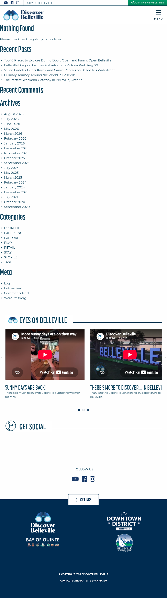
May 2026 (11, 129)
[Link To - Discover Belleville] (43, 522)
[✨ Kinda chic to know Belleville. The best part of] (115, 448)
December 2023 (16, 192)
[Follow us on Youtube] (6, 2)
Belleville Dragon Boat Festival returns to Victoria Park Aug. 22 (51, 65)
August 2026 (13, 114)
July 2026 (11, 119)
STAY (8, 252)
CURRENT (12, 228)
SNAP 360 (101, 580)
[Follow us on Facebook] (12, 2)
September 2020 (17, 207)
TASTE (9, 262)
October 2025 (14, 158)
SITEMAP (79, 580)
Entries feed (13, 288)
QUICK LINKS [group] (83, 500)
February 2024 (15, 182)
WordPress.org (15, 298)
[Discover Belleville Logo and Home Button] (23, 15)
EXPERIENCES (15, 233)
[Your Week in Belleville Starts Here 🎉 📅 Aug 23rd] (20, 448)
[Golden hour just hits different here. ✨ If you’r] (83, 448)
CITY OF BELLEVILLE (40, 2)
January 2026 (14, 143)
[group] (83, 365)
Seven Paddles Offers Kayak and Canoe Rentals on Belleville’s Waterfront (59, 70)
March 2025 (13, 177)
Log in (8, 283)
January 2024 (14, 187)
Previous (4, 356)
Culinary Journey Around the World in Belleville (40, 75)
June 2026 (12, 124)
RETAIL (9, 247)
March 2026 (13, 134)
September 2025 (16, 163)
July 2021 (11, 197)
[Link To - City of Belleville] (124, 542)
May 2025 (11, 173)
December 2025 (16, 148)
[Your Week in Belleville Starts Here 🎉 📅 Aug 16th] (147, 448)
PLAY (8, 243)
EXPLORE (11, 238)
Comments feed (16, 293)
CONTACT (66, 580)
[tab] (45, 365)
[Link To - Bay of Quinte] (43, 542)
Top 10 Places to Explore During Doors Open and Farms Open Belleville (57, 60)
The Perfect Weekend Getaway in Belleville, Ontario (43, 80)
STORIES (11, 257)
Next (163, 356)
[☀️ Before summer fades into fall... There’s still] (52, 448)
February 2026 (15, 138)
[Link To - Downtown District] (124, 521)
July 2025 (11, 168)
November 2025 (16, 153)
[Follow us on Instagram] (17, 2)
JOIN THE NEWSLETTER (149, 2)
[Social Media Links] (13, 2)
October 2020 (14, 202)
